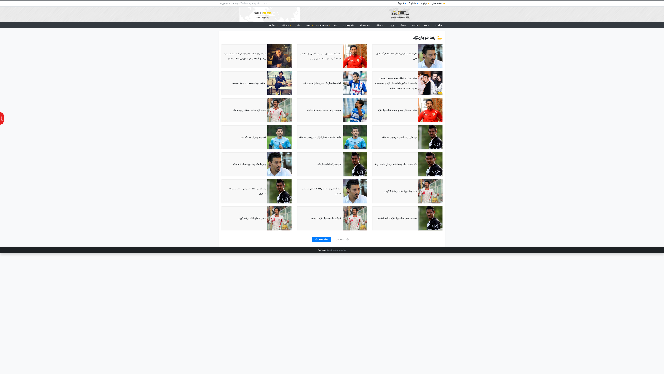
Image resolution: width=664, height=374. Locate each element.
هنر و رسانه (365, 25)
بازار (336, 25)
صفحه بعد (323, 239)
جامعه (427, 25)
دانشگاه (380, 25)
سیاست (439, 25)
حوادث (415, 25)
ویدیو (308, 25)
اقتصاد (403, 25)
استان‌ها (272, 25)
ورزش (392, 25)
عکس (298, 25)
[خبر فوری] (2, 118)
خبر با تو (285, 25)
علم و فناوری (349, 25)
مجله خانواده (322, 25)
